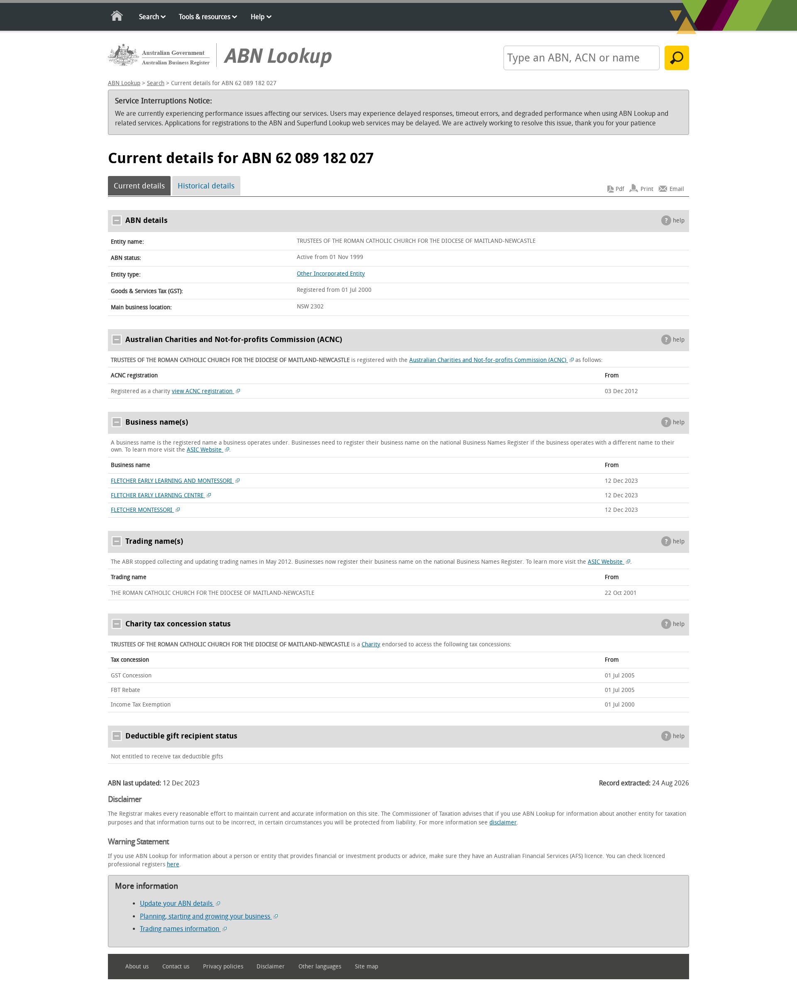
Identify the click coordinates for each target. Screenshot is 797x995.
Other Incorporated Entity (331, 273)
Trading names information (180, 929)
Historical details (206, 186)
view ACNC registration (203, 391)
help (679, 220)
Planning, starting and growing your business (206, 916)
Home (117, 17)
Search (149, 17)
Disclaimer (271, 966)
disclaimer (503, 822)
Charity (371, 644)
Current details (139, 186)
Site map (366, 966)
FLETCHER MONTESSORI (142, 509)
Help (257, 17)
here (173, 864)
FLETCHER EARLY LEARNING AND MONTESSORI (172, 480)
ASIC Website (205, 449)
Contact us (175, 966)
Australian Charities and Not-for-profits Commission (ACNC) (488, 360)
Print (647, 189)
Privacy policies (223, 966)
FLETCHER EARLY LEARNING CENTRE (158, 495)
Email (677, 189)
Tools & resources (204, 17)
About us (137, 966)
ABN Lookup (124, 83)
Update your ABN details (177, 903)
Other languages (319, 966)
